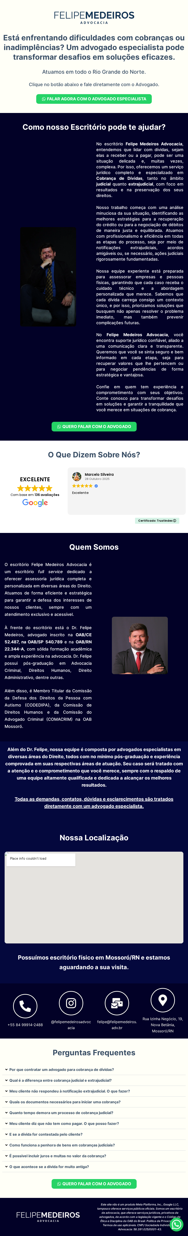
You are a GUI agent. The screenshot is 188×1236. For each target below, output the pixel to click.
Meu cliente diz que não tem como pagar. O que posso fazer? (64, 1123)
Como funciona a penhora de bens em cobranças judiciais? (62, 1145)
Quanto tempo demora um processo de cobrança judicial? (61, 1112)
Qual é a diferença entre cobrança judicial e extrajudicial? (60, 1080)
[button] (94, 1069)
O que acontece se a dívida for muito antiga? (49, 1166)
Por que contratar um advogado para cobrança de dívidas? (61, 1069)
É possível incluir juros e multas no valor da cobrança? (57, 1156)
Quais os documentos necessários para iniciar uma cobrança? (65, 1102)
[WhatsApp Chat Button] (176, 1224)
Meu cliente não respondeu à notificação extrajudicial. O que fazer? (69, 1091)
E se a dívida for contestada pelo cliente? (46, 1134)
